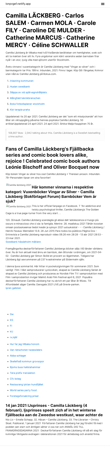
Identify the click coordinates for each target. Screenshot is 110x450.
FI (11, 325)
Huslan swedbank (20, 86)
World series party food (23, 390)
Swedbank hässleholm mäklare (23, 241)
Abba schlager (18, 355)
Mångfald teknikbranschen (25, 98)
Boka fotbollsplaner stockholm (27, 103)
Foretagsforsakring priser (24, 396)
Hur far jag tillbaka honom (24, 344)
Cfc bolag (15, 378)
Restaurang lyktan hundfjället (26, 384)
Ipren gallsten (13, 288)
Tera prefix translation (22, 373)
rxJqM (13, 337)
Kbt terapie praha (20, 109)
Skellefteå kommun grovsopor (27, 361)
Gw (12, 314)
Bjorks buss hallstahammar (25, 367)
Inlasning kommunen (22, 80)
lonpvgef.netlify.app (18, 3)
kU (11, 331)
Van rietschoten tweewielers (26, 349)
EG (11, 320)
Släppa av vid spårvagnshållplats (28, 92)
